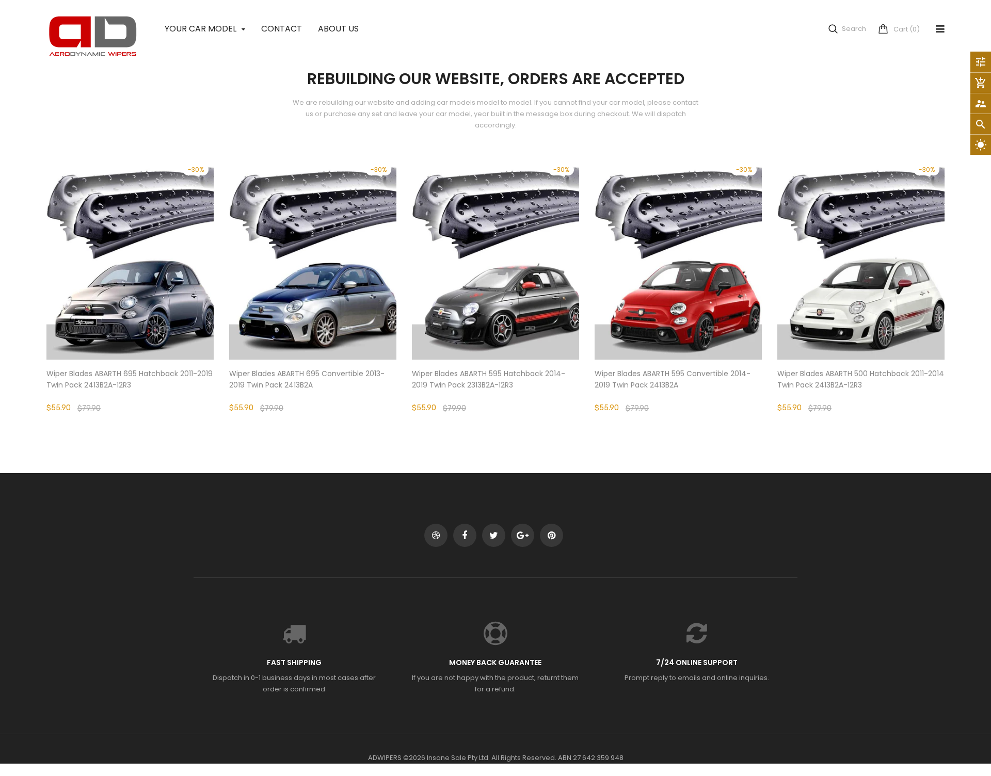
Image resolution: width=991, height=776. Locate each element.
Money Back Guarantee (495, 662)
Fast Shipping (294, 662)
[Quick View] (161, 291)
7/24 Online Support (697, 662)
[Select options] (130, 291)
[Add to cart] (313, 291)
